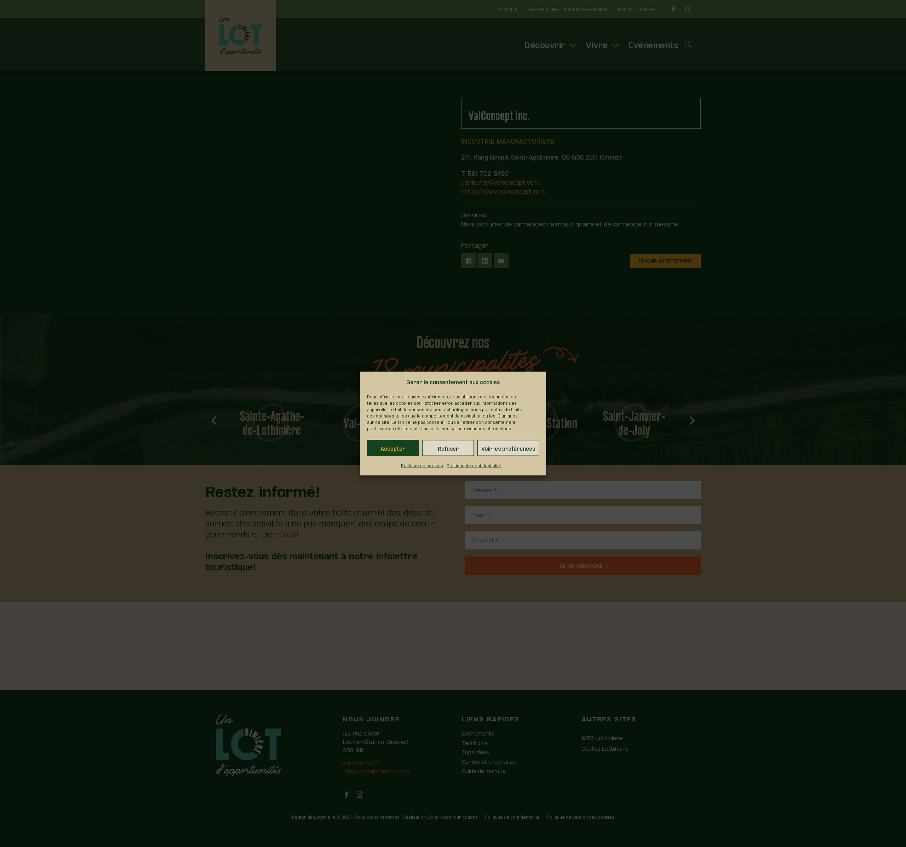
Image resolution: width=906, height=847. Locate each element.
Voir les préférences (508, 448)
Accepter (392, 448)
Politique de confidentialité (474, 465)
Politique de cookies (422, 465)
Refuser (448, 448)
